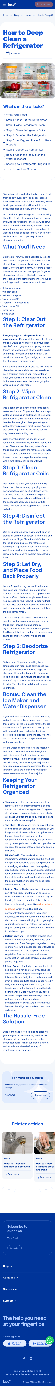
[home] (11, 4)
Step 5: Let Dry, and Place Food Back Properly (28, 142)
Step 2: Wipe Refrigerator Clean (25, 125)
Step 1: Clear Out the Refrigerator (26, 119)
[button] (8, 1189)
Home (5, 15)
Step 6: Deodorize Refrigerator (24, 149)
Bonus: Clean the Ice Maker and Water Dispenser (25, 156)
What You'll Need (16, 114)
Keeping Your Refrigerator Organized (28, 163)
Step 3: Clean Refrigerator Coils (25, 130)
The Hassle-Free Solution (21, 169)
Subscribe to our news (17, 1229)
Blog (16, 15)
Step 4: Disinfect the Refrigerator (26, 135)
